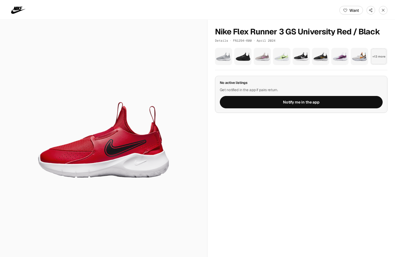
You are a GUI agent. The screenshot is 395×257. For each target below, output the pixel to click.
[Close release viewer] (383, 10)
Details (221, 40)
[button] (103, 138)
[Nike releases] (18, 10)
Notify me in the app (301, 102)
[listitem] (223, 56)
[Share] (371, 10)
